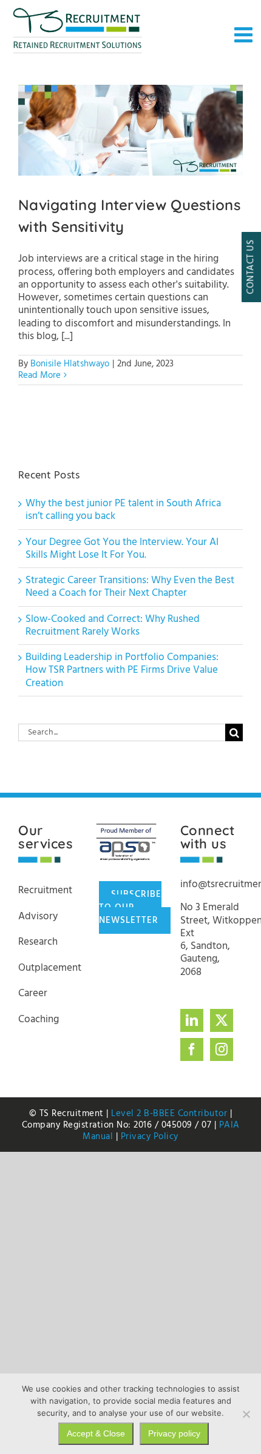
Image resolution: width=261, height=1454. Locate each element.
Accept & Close (96, 1433)
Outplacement (49, 968)
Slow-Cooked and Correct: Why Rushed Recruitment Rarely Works (112, 625)
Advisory (38, 916)
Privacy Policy (149, 1136)
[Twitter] (221, 1020)
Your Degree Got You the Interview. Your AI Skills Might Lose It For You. (122, 548)
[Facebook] (191, 1049)
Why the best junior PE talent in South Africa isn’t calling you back (123, 509)
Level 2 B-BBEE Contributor (169, 1113)
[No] (246, 1414)
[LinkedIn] (191, 1020)
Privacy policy (174, 1433)
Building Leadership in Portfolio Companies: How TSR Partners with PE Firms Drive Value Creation (122, 670)
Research (38, 942)
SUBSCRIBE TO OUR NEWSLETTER (130, 907)
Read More (39, 375)
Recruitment (45, 890)
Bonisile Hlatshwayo (69, 364)
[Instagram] (221, 1049)
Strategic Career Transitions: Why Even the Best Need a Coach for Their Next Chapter (129, 586)
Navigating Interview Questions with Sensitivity (131, 130)
